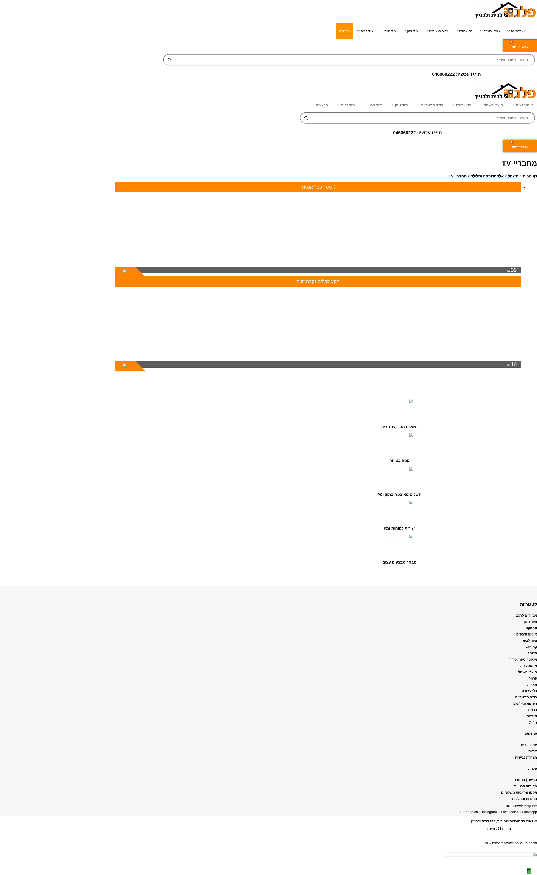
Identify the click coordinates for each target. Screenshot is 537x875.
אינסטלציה (518, 31)
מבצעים (344, 31)
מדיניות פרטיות (525, 786)
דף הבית (530, 176)
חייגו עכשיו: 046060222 (456, 74)
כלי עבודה (466, 31)
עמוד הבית (529, 745)
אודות (532, 751)
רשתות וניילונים (525, 703)
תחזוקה (531, 628)
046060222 (514, 806)
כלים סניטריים (438, 31)
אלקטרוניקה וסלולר (487, 176)
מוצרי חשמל (492, 31)
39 (512, 270)
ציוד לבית (367, 31)
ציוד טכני (390, 31)
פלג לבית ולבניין (483, 821)
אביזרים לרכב (526, 615)
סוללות (532, 716)
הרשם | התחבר (525, 780)
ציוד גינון (412, 31)
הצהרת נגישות (526, 757)
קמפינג (531, 647)
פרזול (533, 678)
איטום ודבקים (526, 634)
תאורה (532, 684)
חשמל (513, 176)
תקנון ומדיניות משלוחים (519, 792)
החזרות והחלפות (524, 799)
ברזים (532, 710)
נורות (533, 722)
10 (512, 364)
